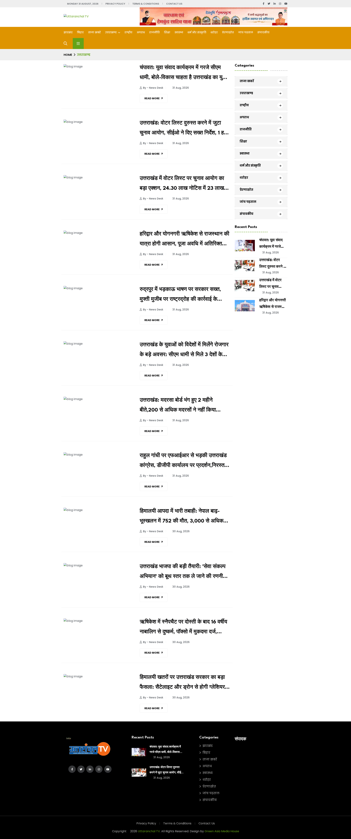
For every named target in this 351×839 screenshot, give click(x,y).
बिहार (80, 32)
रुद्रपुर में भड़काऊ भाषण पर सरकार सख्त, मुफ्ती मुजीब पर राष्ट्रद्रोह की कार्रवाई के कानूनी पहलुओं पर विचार (180, 295)
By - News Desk (153, 88)
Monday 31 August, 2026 (82, 3)
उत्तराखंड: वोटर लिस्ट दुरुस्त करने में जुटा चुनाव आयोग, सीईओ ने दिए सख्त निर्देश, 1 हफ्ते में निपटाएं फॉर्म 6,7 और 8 (185, 129)
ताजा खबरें (94, 32)
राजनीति (154, 32)
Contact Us (174, 3)
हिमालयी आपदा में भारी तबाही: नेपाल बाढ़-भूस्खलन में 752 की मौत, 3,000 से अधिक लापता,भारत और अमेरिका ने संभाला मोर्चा (181, 517)
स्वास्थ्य (179, 32)
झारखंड (68, 32)
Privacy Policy (115, 3)
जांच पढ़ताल (245, 32)
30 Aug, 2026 (181, 531)
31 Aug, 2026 (180, 88)
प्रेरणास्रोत (228, 32)
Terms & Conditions (145, 3)
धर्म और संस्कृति (197, 32)
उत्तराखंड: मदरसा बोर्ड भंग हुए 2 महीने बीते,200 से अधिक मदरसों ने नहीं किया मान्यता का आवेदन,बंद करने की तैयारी (178, 406)
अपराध (141, 32)
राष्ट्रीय (128, 32)
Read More (152, 98)
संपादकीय (263, 32)
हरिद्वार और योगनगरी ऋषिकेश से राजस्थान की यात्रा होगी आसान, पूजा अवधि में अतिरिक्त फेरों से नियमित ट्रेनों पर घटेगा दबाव (184, 240)
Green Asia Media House (222, 831)
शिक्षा (167, 32)
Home (68, 55)
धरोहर (214, 32)
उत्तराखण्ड (111, 32)
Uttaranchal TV (149, 831)
